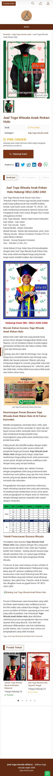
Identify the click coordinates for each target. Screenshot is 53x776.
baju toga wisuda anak (38, 133)
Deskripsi (10, 177)
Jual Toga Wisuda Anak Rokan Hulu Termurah (25, 636)
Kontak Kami (8, 3)
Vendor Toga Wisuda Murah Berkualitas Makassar (13, 685)
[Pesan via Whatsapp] (40, 3)
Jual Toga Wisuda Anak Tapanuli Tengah (37, 684)
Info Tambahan (28, 177)
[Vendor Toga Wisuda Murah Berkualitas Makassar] (14, 666)
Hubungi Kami (19, 154)
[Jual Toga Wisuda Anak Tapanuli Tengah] (38, 666)
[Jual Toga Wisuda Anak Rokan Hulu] (25, 592)
